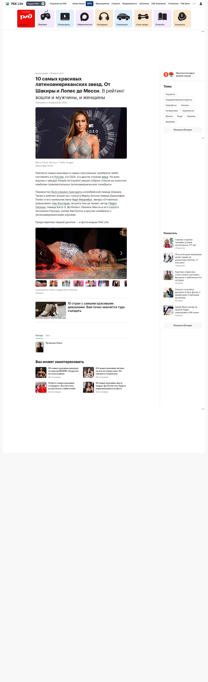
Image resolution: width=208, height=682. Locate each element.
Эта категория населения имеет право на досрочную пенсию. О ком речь (188, 258)
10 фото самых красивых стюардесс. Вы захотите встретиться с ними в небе (62, 386)
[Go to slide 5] (91, 283)
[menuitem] (58, 3)
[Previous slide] (58, 253)
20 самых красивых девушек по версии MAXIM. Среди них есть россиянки (63, 371)
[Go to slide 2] (53, 283)
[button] (81, 253)
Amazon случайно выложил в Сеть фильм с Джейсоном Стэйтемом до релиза (187, 293)
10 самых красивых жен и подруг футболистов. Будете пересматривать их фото (111, 386)
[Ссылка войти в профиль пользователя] (200, 3)
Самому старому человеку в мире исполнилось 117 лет (185, 242)
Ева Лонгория (61, 203)
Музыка (178, 315)
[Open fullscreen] (121, 233)
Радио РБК (33, 4)
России (58, 176)
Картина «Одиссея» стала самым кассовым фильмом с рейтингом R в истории (188, 275)
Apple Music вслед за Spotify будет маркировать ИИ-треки (187, 309)
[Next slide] (104, 253)
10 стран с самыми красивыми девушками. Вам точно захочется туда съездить (96, 307)
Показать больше (183, 130)
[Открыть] (40, 4)
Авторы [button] (39, 335)
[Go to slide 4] (78, 283)
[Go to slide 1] (41, 283)
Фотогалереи (41, 73)
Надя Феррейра (82, 199)
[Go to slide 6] (103, 283)
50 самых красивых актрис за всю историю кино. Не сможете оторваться (110, 371)
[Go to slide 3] (66, 283)
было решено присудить (66, 191)
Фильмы (179, 282)
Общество (180, 247)
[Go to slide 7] (116, 283)
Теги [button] (48, 335)
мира (105, 176)
